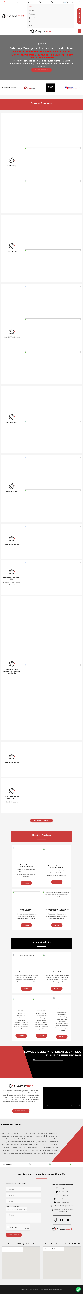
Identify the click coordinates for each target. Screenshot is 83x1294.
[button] (21, 88)
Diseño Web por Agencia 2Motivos (51, 1290)
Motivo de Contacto (13, 1206)
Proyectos (32, 22)
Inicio (30, 6)
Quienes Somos (33, 18)
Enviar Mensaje (14, 1235)
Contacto (31, 26)
